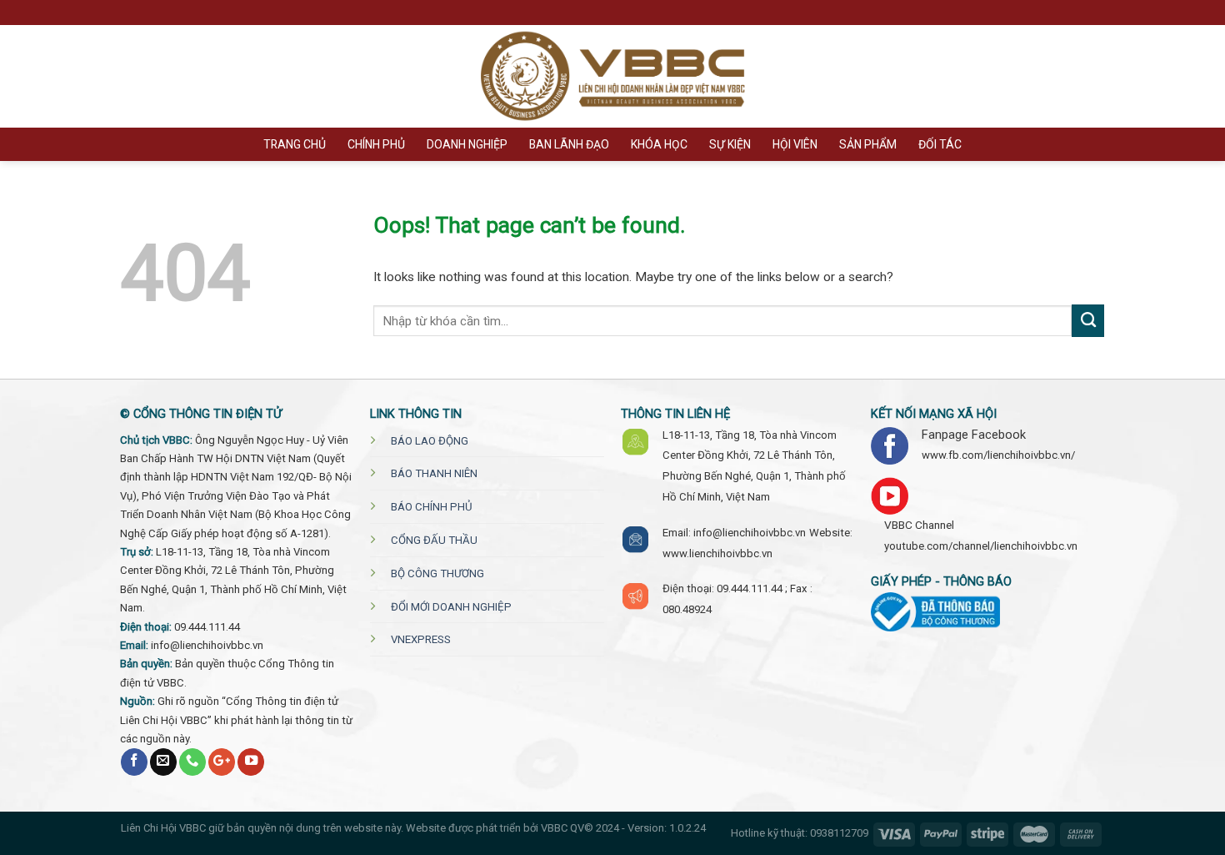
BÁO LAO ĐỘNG (429, 441)
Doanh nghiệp (467, 144)
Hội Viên (795, 144)
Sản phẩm (868, 144)
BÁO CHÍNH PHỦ (431, 506)
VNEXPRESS (421, 639)
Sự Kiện (730, 144)
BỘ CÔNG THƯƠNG (437, 573)
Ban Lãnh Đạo (569, 144)
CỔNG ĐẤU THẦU (434, 540)
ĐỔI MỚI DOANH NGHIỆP (451, 607)
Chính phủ (376, 144)
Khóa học (659, 144)
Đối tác (940, 144)
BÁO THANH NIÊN (434, 473)
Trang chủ (294, 144)
